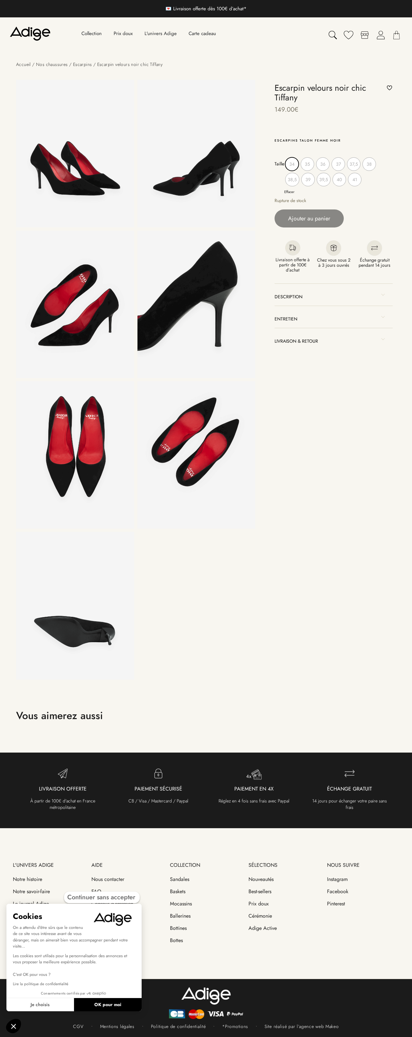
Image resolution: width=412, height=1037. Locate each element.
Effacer (289, 191)
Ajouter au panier (309, 218)
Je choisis (40, 1004)
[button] (390, 88)
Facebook (337, 891)
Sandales (179, 879)
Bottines (178, 928)
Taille (279, 164)
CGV (78, 1026)
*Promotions (235, 1026)
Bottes (176, 940)
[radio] (292, 164)
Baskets (177, 891)
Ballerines (180, 916)
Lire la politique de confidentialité (40, 984)
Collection (185, 865)
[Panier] (396, 35)
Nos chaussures (52, 64)
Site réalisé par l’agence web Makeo (302, 1026)
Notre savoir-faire (31, 891)
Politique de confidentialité (178, 1026)
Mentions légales (117, 1026)
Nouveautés (261, 879)
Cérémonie (260, 916)
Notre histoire (27, 879)
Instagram (337, 879)
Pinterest (336, 903)
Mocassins (181, 903)
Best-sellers (259, 891)
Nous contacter (107, 879)
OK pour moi (107, 1004)
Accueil (23, 64)
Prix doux (258, 903)
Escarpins (82, 64)
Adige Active (262, 928)
